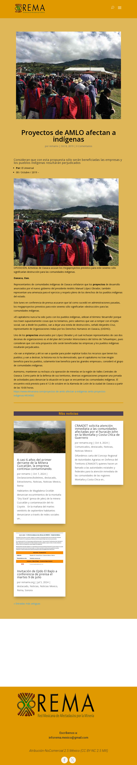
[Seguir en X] (72, 760)
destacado (50, 477)
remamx (53, 146)
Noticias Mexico (51, 481)
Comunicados (82, 446)
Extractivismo (24, 481)
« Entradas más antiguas (27, 603)
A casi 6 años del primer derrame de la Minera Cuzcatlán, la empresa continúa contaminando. (34, 464)
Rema (20, 485)
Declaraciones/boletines (30, 477)
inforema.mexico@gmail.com (68, 737)
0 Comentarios (84, 146)
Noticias (37, 481)
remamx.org (28, 582)
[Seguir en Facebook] (64, 760)
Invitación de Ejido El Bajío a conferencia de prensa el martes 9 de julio (37, 574)
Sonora (29, 590)
